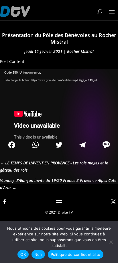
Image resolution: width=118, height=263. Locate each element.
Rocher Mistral (80, 51)
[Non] (111, 242)
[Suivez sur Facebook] (4, 201)
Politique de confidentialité (76, 254)
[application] (59, 102)
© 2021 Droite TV (59, 212)
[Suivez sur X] (113, 201)
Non (38, 254)
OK (23, 254)
